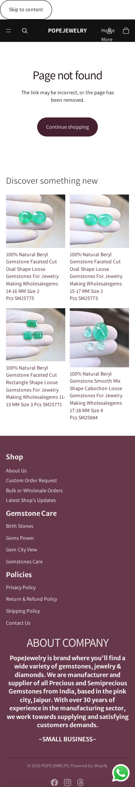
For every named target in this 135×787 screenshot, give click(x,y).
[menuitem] (107, 39)
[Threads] (80, 782)
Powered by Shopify (89, 765)
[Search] (24, 30)
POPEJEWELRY (55, 765)
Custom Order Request (31, 480)
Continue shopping (67, 126)
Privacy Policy (21, 587)
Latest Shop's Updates (31, 500)
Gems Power (20, 538)
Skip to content (26, 9)
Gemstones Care (24, 561)
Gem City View (21, 549)
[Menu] (8, 30)
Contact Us (18, 622)
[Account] (109, 30)
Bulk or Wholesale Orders (34, 490)
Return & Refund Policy (31, 598)
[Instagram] (67, 782)
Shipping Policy (23, 610)
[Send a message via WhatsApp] (121, 773)
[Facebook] (54, 782)
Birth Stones (19, 526)
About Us (16, 470)
